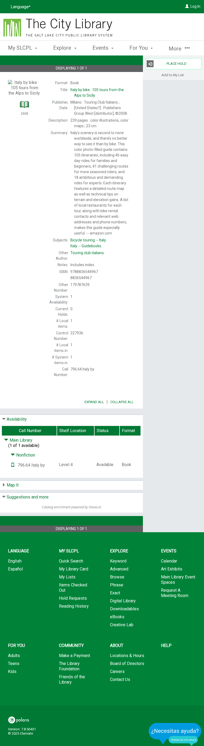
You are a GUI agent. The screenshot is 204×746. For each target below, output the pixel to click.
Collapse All (122, 402)
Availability (17, 419)
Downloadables (124, 608)
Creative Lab (121, 624)
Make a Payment (74, 655)
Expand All (94, 402)
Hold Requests (73, 598)
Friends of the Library (72, 679)
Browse (117, 576)
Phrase (116, 584)
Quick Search (71, 561)
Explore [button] (63, 48)
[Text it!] (13, 465)
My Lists (67, 576)
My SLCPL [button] (20, 48)
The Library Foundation (69, 666)
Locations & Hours (127, 655)
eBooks (117, 616)
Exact (115, 592)
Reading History (74, 606)
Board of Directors (127, 663)
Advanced (119, 569)
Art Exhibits (171, 569)
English (15, 561)
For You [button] (139, 48)
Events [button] (101, 48)
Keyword (118, 561)
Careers (117, 671)
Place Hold (176, 64)
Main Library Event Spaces (178, 579)
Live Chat (175, 734)
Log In (195, 6)
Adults (14, 655)
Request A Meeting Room (174, 593)
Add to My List (173, 75)
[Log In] (187, 6)
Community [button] (71, 645)
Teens (13, 663)
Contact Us (120, 679)
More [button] (176, 48)
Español (15, 569)
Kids (12, 671)
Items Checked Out (73, 587)
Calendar (169, 561)
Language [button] (18, 550)
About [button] (116, 645)
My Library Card (73, 569)
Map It (13, 485)
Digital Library (123, 600)
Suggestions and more (28, 497)
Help (166, 645)
